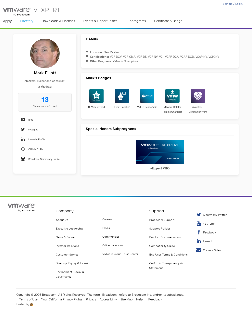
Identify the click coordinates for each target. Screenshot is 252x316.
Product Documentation (165, 237)
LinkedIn (208, 241)
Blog (30, 119)
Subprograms (136, 21)
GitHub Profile (35, 149)
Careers (107, 219)
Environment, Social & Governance (70, 274)
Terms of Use (28, 299)
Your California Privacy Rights (61, 299)
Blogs (106, 228)
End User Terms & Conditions (168, 254)
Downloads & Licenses (58, 21)
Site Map (126, 299)
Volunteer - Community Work (198, 109)
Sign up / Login (233, 4)
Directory (26, 21)
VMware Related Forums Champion (173, 109)
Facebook (209, 232)
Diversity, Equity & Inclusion (73, 263)
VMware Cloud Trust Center (120, 254)
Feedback (155, 299)
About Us (62, 220)
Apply (7, 21)
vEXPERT (47, 10)
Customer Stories (67, 254)
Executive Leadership (69, 228)
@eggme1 (34, 129)
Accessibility (108, 299)
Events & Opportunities (100, 21)
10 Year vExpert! (96, 107)
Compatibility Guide (162, 246)
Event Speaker (122, 107)
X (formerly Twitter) (215, 215)
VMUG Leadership (147, 107)
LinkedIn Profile (36, 139)
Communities (111, 236)
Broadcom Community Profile (44, 159)
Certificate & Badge (168, 21)
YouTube (209, 223)
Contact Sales (212, 250)
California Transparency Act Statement (166, 265)
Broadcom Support (161, 220)
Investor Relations (67, 246)
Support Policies (159, 228)
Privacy (91, 299)
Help (139, 299)
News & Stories (66, 237)
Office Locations (112, 245)
